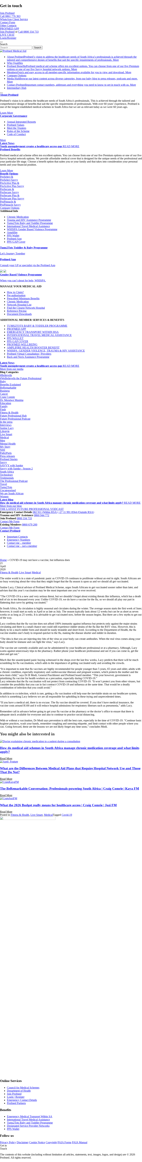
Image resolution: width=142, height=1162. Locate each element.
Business (5, 390)
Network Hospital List (19, 304)
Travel (3, 484)
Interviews (5, 425)
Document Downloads (19, 314)
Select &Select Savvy (9, 178)
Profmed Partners (16, 1103)
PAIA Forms (64, 1142)
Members (66, 72)
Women (4, 496)
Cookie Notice (37, 1142)
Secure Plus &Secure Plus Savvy (12, 197)
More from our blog (11, 505)
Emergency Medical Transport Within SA (29, 1116)
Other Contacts (8, 25)
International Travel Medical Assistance (28, 226)
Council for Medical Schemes (23, 1087)
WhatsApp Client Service (14, 19)
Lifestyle (5, 431)
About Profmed (72, 58)
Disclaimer (22, 1142)
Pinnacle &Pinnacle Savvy (10, 203)
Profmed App (14, 238)
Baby (3, 381)
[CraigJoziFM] (8, 798)
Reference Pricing (16, 310)
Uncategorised (8, 490)
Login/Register (8, 37)
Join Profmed (7, 13)
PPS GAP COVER (17, 341)
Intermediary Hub (16, 87)
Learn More (6, 112)
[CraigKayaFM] (9, 781)
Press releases (7, 456)
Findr (3, 409)
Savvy (3, 462)
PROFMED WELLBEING (22, 344)
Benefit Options (9, 173)
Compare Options (16, 75)
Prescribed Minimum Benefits (23, 298)
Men (2, 440)
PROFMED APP (9, 28)
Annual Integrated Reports (21, 121)
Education (5, 403)
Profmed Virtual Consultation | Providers (29, 353)
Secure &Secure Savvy (9, 191)
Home (3, 560)
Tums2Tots (6, 487)
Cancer (4, 393)
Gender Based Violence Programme (21, 274)
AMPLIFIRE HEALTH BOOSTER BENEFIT (33, 347)
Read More (6, 758)
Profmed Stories (8, 459)
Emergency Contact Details (22, 1100)
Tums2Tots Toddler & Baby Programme (24, 247)
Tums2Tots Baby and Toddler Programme (30, 223)
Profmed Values (15, 124)
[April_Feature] (9, 761)
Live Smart (6, 434)
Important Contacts (17, 536)
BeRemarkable (8, 387)
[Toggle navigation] (1, 92)
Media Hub (72, 78)
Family (4, 406)
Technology (6, 474)
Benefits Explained (10, 384)
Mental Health (8, 443)
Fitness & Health (9, 412)
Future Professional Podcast (15, 418)
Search (3, 44)
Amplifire (12, 232)
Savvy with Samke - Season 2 (16, 468)
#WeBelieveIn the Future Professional (20, 378)
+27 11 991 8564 (76, 512)
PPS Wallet (13, 235)
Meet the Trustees (16, 128)
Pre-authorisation (16, 295)
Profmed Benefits (10, 149)
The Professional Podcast (14, 481)
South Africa (7, 471)
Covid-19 (67, 814)
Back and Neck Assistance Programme (28, 356)
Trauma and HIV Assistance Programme (29, 220)
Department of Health (19, 1090)
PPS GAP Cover (16, 241)
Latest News (7, 143)
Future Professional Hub (13, 415)
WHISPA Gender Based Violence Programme (32, 229)
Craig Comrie (7, 397)
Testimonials (7, 477)
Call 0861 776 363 (10, 16)
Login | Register (15, 1096)
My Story (5, 446)
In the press (6, 421)
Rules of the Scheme (18, 131)
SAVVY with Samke (11, 465)
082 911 (45, 512)
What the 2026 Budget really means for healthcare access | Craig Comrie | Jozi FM (58, 805)
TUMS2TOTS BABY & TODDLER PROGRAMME (37, 325)
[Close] (1, 42)
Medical (4, 437)
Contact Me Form (9, 521)
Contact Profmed (68, 84)
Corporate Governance (13, 115)
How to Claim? (15, 292)
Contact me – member (19, 542)
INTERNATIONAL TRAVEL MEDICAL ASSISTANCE (39, 335)
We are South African (12, 493)
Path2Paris (6, 453)
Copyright (51, 1142)
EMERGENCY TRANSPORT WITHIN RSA (33, 332)
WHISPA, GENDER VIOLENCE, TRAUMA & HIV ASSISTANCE (46, 350)
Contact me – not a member (22, 546)
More (116, 59)
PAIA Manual (79, 1142)
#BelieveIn (6, 375)
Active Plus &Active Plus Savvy (12, 185)
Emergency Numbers (18, 539)
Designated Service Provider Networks (28, 1125)
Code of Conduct (16, 134)
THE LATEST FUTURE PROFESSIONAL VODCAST (32, 509)
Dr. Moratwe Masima (11, 400)
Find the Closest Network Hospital (26, 307)
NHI (2, 449)
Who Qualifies (15, 63)
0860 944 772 (41, 515)
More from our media (11, 369)
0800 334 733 (24, 518)
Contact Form (7, 22)
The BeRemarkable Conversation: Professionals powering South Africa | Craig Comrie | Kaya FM (69, 788)
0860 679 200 (29, 524)
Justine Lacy (7, 428)
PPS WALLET (15, 338)
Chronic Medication (18, 216)
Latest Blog (6, 499)
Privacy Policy (8, 1142)
